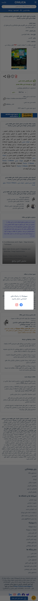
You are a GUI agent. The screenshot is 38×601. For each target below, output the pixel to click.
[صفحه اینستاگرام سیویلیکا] (16, 304)
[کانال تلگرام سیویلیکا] (21, 304)
